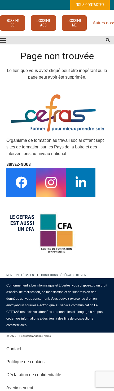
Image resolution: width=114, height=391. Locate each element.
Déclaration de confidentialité (33, 374)
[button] (107, 40)
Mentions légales (20, 275)
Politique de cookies (25, 362)
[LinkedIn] (80, 182)
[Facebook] (21, 182)
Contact (13, 349)
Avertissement (19, 387)
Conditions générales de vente (65, 275)
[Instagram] (51, 182)
